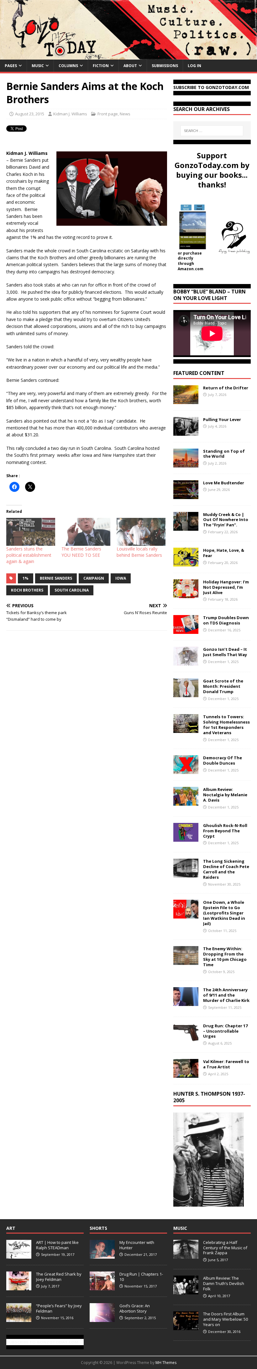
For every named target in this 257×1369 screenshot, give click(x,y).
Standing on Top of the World (224, 453)
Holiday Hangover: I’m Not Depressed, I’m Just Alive (226, 587)
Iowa (120, 578)
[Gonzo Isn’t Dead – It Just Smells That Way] (185, 662)
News (125, 114)
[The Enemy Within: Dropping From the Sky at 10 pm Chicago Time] (185, 961)
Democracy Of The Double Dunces (222, 760)
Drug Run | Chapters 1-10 (141, 1276)
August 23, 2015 (29, 114)
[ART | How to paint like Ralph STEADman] (18, 1255)
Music (38, 65)
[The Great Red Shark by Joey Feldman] (18, 1287)
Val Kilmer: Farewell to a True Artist (226, 1064)
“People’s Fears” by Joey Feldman (59, 1308)
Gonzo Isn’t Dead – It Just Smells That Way (225, 651)
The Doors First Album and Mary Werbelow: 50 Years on (225, 1319)
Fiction (101, 65)
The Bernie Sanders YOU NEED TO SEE (81, 552)
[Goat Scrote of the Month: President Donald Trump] (185, 694)
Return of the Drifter (225, 388)
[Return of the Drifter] (185, 400)
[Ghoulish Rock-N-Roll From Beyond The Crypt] (185, 838)
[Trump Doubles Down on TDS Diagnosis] (185, 630)
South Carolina (72, 590)
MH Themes (165, 1362)
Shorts (98, 1228)
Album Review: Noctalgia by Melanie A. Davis (225, 795)
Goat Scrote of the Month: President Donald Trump (223, 686)
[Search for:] (212, 130)
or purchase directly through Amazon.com (190, 260)
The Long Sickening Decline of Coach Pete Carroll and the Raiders (226, 869)
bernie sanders (56, 578)
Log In (194, 65)
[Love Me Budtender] (185, 495)
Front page (107, 114)
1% (26, 578)
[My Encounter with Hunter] (102, 1255)
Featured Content (198, 373)
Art (10, 1228)
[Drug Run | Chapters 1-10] (102, 1287)
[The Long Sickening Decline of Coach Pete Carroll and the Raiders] (185, 874)
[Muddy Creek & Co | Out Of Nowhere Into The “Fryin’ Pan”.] (185, 527)
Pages (11, 65)
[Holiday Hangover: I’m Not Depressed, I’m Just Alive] (185, 594)
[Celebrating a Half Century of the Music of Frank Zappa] (185, 1255)
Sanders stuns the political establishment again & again (28, 555)
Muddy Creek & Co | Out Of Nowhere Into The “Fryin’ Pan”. (225, 520)
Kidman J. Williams (70, 114)
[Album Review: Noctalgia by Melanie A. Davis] (185, 802)
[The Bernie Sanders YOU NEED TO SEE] (85, 532)
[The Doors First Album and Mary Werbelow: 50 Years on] (185, 1327)
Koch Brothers (27, 590)
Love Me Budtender (224, 483)
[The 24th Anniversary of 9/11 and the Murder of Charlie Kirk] (185, 1002)
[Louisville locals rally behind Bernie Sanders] (141, 532)
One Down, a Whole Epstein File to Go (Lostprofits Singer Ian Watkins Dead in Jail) (224, 912)
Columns (68, 65)
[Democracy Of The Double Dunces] (185, 770)
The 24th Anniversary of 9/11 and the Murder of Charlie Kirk (226, 995)
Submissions (165, 65)
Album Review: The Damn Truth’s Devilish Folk (223, 1283)
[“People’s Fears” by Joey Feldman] (18, 1318)
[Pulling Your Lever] (185, 432)
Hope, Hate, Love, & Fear (223, 552)
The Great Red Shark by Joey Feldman (58, 1276)
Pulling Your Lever (222, 419)
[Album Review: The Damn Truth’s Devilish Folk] (185, 1291)
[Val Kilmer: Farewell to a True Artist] (185, 1074)
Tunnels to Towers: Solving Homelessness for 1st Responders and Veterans (226, 724)
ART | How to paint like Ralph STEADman (57, 1245)
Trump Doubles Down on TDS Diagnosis (226, 620)
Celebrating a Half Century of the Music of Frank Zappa (225, 1248)
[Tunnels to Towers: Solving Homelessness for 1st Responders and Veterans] (185, 729)
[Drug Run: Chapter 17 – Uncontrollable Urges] (185, 1038)
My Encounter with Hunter (136, 1245)
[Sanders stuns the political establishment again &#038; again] (30, 532)
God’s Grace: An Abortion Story (134, 1308)
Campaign (93, 578)
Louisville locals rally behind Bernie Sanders (139, 552)
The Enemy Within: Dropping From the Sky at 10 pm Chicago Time (225, 956)
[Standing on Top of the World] (185, 463)
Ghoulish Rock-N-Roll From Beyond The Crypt (225, 831)
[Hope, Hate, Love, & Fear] (185, 563)
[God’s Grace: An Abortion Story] (102, 1318)
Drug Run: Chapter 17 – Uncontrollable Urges (225, 1031)
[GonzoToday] (128, 56)
